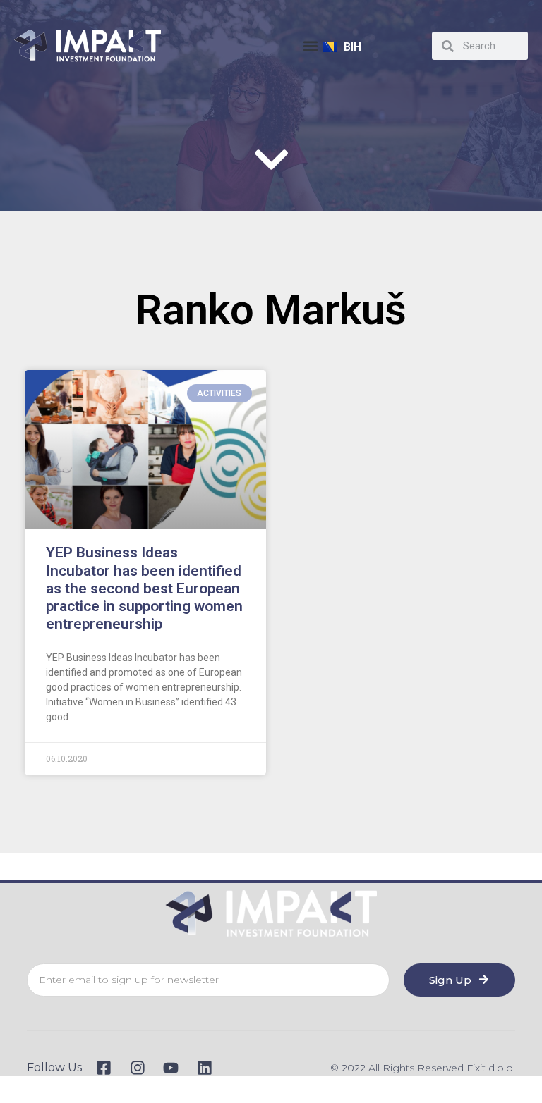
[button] (311, 46)
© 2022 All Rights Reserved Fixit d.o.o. (422, 1067)
